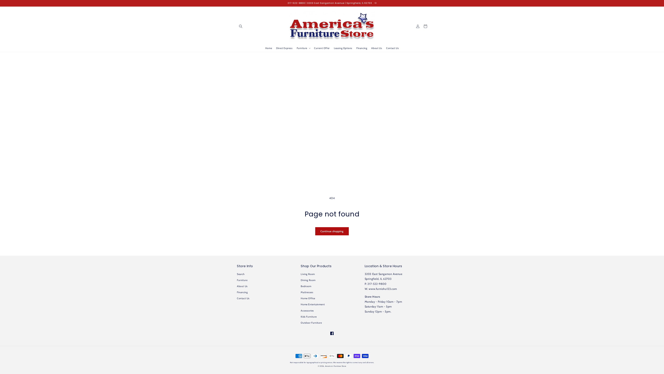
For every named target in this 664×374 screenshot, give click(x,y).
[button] (241, 26)
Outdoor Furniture (311, 322)
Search (241, 274)
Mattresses (307, 292)
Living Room (308, 274)
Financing (242, 292)
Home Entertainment (313, 304)
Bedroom (306, 286)
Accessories (307, 310)
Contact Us (243, 298)
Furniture (242, 280)
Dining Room (308, 280)
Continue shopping (332, 231)
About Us (242, 286)
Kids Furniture (309, 316)
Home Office (308, 298)
